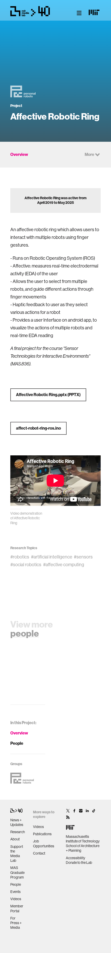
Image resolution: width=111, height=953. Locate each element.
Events (15, 892)
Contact (39, 853)
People (16, 743)
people (24, 633)
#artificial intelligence (51, 556)
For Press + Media (16, 923)
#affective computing (63, 564)
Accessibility (75, 858)
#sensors (83, 556)
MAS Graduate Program (17, 872)
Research (17, 832)
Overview (19, 733)
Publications (42, 834)
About (15, 839)
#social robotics (25, 564)
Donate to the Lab (79, 862)
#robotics (19, 556)
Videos (15, 899)
